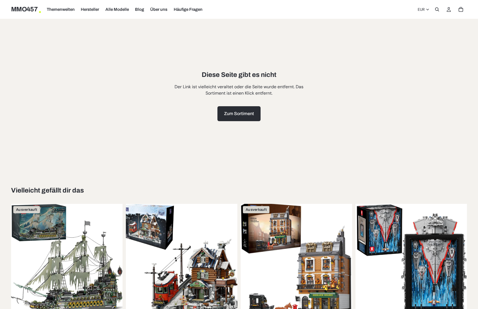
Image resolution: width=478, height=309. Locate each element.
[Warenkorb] (461, 9)
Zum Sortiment (239, 113)
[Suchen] (437, 9)
